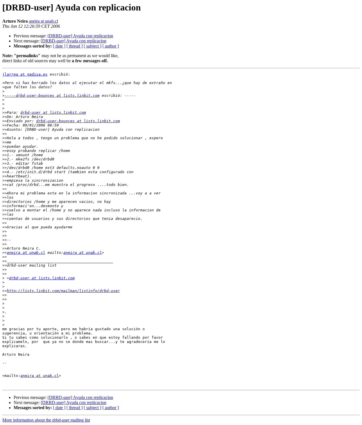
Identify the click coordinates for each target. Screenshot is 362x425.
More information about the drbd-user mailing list (46, 420)
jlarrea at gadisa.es (25, 74)
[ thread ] (74, 46)
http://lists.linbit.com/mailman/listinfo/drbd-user (63, 291)
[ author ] (110, 46)
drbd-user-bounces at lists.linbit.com (78, 121)
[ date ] (59, 46)
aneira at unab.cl (43, 21)
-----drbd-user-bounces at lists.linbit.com (52, 95)
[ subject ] (92, 46)
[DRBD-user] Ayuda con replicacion (80, 35)
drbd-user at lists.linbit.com (53, 112)
